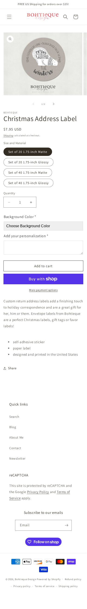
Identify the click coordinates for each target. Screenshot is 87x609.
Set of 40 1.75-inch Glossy (28, 183)
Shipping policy (68, 586)
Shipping (8, 135)
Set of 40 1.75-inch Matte (27, 172)
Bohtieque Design (25, 579)
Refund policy (73, 579)
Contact (15, 448)
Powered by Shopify (49, 579)
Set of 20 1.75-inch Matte (27, 152)
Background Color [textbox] (20, 216)
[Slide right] (54, 104)
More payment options (43, 290)
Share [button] (12, 368)
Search (14, 417)
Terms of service (44, 586)
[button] (9, 17)
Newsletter (17, 458)
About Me (16, 437)
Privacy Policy (38, 492)
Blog (12, 427)
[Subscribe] (66, 525)
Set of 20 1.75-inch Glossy (28, 162)
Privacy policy (22, 586)
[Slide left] (33, 104)
